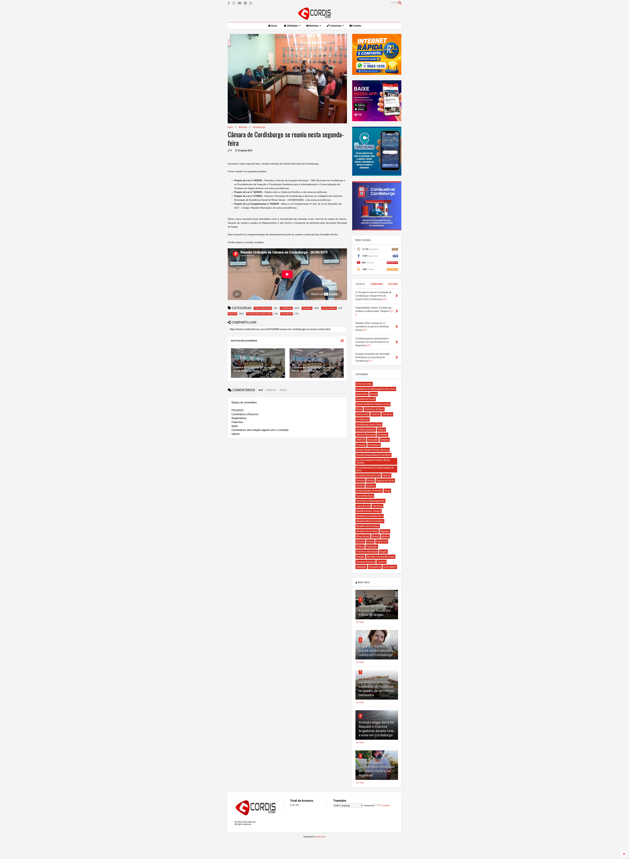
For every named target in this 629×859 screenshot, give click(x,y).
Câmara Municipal (365, 434)
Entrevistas (374, 445)
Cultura (381, 429)
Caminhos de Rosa (374, 409)
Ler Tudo (360, 622)
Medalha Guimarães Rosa (369, 516)
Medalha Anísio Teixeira (368, 511)
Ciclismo (375, 414)
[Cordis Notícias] (314, 18)
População (371, 546)
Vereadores (375, 567)
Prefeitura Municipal (366, 551)
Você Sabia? (389, 567)
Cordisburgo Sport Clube (368, 424)
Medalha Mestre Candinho (369, 521)
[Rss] (250, 3)
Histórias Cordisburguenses (370, 501)
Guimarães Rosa (364, 495)
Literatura (377, 506)
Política (360, 546)
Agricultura (362, 394)
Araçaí (373, 394)
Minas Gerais (363, 536)
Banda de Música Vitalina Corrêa (373, 404)
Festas (370, 480)
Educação (373, 439)
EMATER (360, 439)
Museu (375, 536)
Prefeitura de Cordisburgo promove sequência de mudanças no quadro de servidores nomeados (376, 686)
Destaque (382, 434)
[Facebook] (229, 3)
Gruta (387, 490)
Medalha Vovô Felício (367, 531)
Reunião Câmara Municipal (381, 556)
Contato (356, 25)
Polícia (370, 541)
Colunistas (335, 25)
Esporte (386, 475)
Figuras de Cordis (385, 480)
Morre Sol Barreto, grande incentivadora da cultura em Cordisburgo (376, 650)
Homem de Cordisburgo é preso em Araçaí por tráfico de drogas (376, 610)
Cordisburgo (259, 127)
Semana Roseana (365, 561)
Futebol (360, 485)
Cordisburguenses (365, 429)
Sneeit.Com (320, 837)
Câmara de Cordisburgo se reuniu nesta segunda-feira (254, 369)
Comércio (387, 414)
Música (385, 536)
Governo (370, 485)
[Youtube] (239, 3)
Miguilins (384, 531)
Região (383, 551)
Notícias (314, 25)
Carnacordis (362, 414)
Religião (360, 556)
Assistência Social (365, 399)
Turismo (381, 561)
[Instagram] (233, 3)
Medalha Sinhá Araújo (367, 526)
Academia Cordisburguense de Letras (375, 389)
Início (274, 25)
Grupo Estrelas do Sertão (369, 490)
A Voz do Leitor (364, 384)
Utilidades (292, 25)
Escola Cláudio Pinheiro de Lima (372, 450)
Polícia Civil (381, 541)
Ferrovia (360, 480)
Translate (385, 805)
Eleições (384, 439)
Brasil (359, 409)
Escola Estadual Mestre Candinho (373, 455)
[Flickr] (245, 3)
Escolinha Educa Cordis (368, 475)
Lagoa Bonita (363, 506)
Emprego (361, 445)
